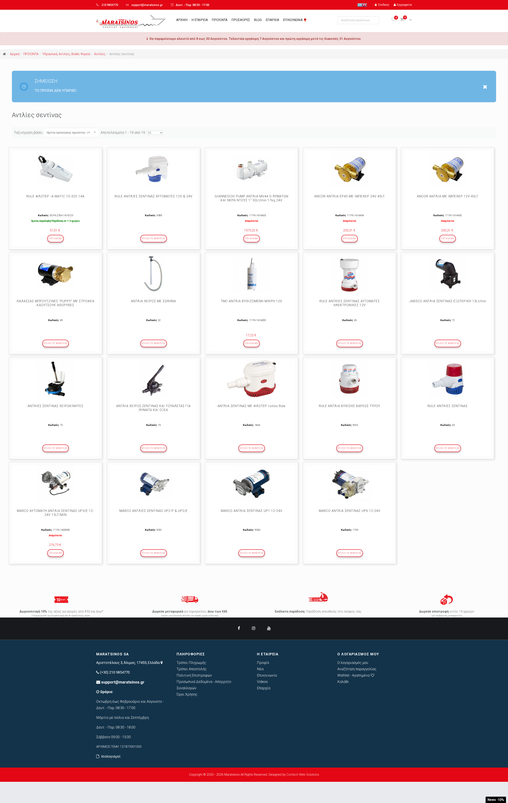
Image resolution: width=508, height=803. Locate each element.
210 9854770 (110, 5)
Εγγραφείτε (404, 4)
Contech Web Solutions (303, 774)
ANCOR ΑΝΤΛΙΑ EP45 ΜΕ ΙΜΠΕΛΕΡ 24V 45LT (349, 196)
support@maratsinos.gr (147, 5)
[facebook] (239, 628)
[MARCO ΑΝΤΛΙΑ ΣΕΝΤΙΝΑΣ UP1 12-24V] (251, 483)
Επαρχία (263, 688)
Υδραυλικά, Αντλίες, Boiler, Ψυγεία (66, 54)
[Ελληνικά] (359, 4)
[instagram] (253, 628)
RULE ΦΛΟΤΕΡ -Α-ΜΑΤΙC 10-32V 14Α (55, 196)
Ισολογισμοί (110, 756)
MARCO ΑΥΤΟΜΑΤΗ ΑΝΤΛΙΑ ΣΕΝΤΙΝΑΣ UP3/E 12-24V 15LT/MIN (55, 513)
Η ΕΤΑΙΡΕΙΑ (199, 20)
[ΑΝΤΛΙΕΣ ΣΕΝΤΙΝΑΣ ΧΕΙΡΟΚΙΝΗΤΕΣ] (55, 378)
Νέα (260, 669)
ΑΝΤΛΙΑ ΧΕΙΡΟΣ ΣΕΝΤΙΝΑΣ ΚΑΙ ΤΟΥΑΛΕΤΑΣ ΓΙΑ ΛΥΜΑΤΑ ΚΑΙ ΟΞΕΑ (153, 408)
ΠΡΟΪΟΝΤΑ (219, 20)
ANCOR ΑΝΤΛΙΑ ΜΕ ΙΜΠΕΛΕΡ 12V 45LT (447, 196)
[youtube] (268, 628)
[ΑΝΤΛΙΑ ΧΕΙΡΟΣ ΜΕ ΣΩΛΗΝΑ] (153, 274)
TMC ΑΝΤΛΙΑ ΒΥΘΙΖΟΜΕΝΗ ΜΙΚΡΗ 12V (251, 301)
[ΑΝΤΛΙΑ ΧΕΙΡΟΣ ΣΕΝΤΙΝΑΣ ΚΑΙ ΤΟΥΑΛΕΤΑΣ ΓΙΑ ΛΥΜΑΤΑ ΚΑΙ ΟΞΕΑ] (153, 378)
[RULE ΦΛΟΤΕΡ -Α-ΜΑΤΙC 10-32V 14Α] (55, 169)
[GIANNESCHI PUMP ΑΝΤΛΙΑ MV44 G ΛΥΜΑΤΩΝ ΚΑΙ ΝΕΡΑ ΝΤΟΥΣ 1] (251, 169)
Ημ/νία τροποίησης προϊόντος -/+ (68, 132)
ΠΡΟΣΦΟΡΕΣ (240, 20)
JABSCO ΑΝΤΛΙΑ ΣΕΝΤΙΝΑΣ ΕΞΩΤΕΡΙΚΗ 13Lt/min (447, 301)
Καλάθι (343, 682)
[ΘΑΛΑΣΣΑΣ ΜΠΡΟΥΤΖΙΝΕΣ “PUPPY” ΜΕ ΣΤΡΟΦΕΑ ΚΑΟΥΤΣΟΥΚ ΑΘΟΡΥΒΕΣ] (55, 274)
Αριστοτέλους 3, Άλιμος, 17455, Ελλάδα (128, 663)
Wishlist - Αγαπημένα (353, 675)
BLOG (258, 20)
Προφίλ (263, 663)
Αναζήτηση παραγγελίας (356, 669)
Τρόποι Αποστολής (192, 669)
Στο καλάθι (55, 238)
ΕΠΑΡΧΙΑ (272, 20)
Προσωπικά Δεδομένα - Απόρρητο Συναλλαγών (204, 685)
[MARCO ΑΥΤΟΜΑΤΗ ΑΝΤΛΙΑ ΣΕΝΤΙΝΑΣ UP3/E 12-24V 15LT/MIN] (55, 483)
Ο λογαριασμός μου (352, 663)
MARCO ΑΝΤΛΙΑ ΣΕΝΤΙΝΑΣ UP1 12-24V (251, 511)
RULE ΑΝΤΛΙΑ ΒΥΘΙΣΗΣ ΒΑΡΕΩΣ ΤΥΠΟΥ (349, 406)
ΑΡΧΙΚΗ (182, 20)
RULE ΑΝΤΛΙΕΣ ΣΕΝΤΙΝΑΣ (448, 406)
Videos (262, 682)
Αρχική (14, 54)
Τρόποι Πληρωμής (191, 663)
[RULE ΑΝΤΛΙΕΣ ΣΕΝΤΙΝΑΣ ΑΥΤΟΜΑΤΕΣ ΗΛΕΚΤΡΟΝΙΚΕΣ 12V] (349, 274)
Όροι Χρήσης (187, 694)
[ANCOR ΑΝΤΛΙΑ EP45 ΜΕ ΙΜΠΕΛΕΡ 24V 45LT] (349, 169)
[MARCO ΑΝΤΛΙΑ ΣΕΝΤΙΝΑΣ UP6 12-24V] (349, 483)
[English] (364, 4)
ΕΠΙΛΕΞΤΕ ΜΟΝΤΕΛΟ (153, 238)
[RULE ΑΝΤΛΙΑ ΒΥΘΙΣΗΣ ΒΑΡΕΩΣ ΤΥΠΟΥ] (349, 378)
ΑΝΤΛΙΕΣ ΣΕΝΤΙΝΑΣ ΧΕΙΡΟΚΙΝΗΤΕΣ (55, 406)
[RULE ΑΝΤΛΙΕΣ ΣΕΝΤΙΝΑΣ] (447, 378)
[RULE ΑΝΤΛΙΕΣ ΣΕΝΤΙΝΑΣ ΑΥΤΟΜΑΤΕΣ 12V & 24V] (153, 169)
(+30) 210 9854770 (115, 672)
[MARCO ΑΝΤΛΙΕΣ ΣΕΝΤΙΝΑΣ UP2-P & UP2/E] (153, 483)
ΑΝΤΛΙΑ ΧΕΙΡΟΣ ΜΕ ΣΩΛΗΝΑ (153, 301)
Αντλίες (99, 54)
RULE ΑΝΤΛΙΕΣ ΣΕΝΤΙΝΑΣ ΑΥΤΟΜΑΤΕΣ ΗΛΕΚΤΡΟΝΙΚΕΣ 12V (349, 303)
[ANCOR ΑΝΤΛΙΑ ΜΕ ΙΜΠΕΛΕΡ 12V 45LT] (447, 169)
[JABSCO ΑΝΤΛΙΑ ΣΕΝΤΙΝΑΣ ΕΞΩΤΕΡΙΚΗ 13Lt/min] (447, 274)
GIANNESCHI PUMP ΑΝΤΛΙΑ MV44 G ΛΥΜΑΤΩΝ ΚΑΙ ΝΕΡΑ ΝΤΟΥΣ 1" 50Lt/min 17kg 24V (251, 198)
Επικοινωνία (267, 675)
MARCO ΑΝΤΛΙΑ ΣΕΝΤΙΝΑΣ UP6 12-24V (349, 511)
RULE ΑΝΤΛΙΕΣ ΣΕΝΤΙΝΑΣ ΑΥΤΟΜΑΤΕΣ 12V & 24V (153, 196)
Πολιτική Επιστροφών (194, 675)
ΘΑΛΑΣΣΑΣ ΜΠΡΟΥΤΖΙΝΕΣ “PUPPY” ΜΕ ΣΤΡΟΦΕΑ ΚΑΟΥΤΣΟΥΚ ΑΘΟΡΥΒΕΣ (55, 303)
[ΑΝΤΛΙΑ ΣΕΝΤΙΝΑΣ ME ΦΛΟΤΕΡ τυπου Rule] (251, 378)
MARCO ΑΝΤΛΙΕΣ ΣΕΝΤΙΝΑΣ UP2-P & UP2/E (153, 511)
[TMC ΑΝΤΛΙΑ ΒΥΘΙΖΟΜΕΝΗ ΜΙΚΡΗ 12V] (251, 274)
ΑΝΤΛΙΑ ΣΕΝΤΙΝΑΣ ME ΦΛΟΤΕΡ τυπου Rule (251, 406)
